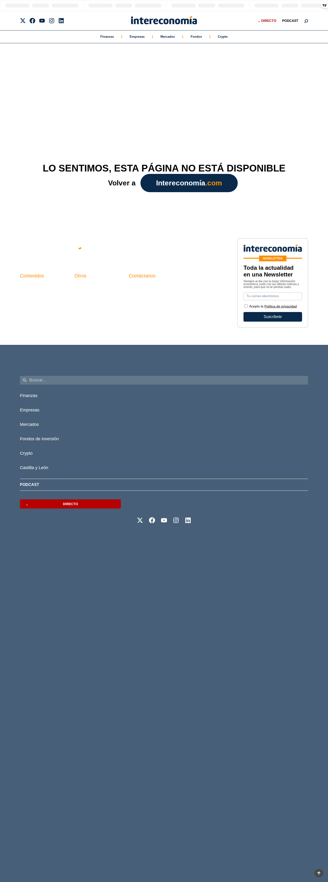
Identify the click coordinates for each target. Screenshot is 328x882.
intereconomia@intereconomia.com (159, 288)
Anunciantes (30, 294)
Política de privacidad (92, 302)
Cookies (81, 310)
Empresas (137, 36)
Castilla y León (34, 467)
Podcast (29, 485)
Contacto (82, 286)
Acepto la (273, 306)
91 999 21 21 (140, 296)
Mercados (167, 36)
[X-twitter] (23, 21)
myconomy (29, 286)
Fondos (196, 36)
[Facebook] (32, 21)
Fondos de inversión (39, 438)
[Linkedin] (61, 21)
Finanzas (107, 36)
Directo (268, 21)
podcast (290, 21)
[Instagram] (52, 21)
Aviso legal (83, 294)
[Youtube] (42, 21)
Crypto (223, 36)
